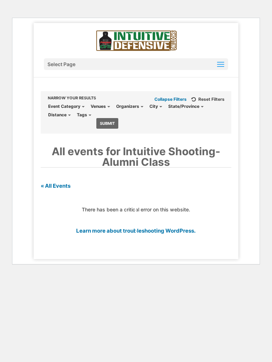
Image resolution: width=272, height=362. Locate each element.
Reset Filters (211, 99)
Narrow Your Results (72, 98)
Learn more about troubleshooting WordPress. (136, 230)
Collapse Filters (170, 99)
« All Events (55, 185)
